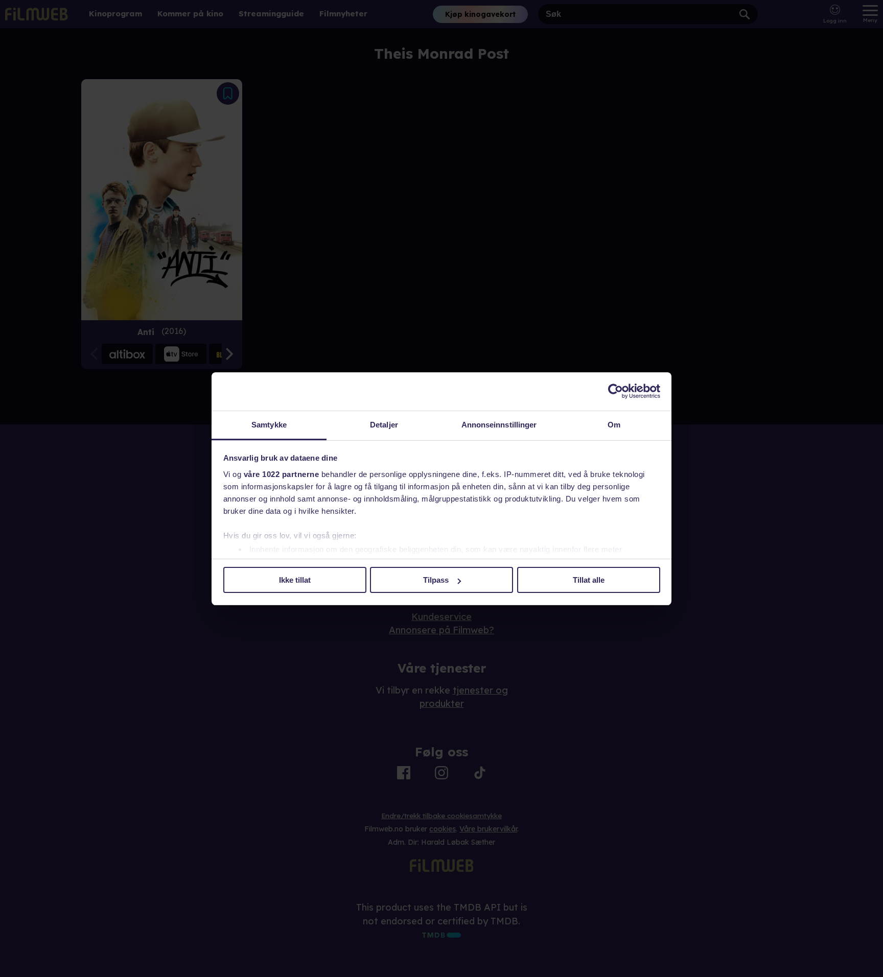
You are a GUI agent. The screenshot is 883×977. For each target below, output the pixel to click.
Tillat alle (589, 580)
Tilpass (436, 580)
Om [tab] (614, 424)
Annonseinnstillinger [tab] (499, 424)
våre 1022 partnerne (281, 474)
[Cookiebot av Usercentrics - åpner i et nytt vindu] (615, 391)
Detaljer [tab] (384, 424)
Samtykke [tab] (269, 424)
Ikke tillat (295, 580)
